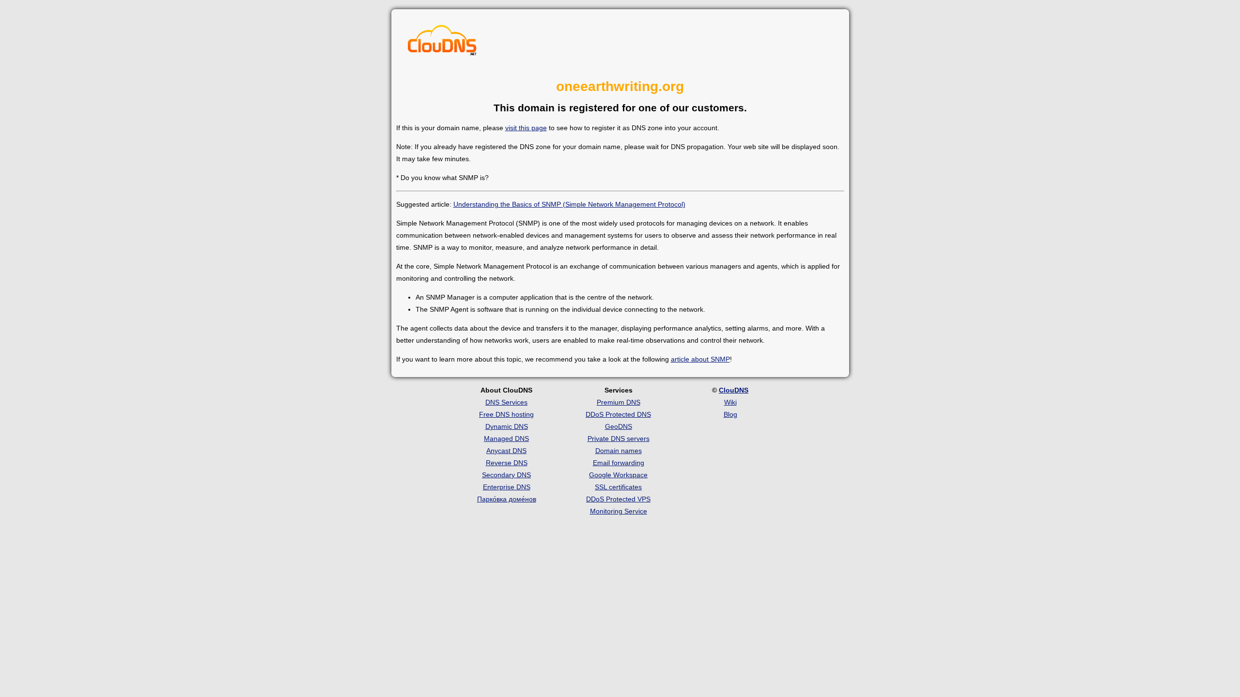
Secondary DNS (506, 475)
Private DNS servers (619, 438)
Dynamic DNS (506, 426)
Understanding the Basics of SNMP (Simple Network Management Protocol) (569, 204)
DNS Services (506, 402)
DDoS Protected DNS (618, 414)
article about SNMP (700, 359)
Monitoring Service (618, 511)
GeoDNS (618, 426)
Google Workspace (618, 475)
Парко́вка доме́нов (506, 499)
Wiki (730, 402)
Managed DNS (506, 438)
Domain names (618, 451)
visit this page (526, 128)
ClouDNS (733, 390)
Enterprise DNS (506, 487)
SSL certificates (618, 487)
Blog (730, 414)
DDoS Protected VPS (618, 499)
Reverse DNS (506, 463)
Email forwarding (618, 463)
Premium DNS (618, 402)
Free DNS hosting (506, 414)
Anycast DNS (506, 451)
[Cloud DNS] (442, 42)
